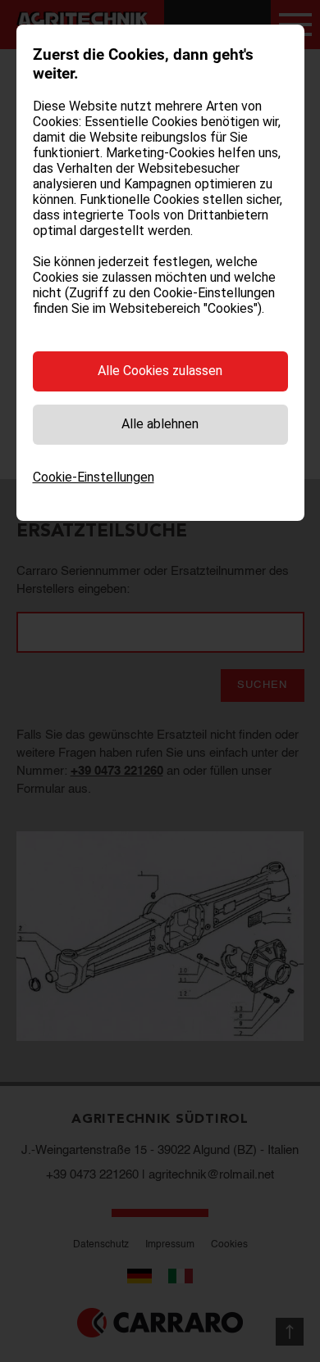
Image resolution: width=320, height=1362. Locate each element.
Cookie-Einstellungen (93, 477)
